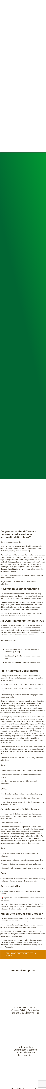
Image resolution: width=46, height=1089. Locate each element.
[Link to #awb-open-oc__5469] (44, 76)
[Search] (38, 76)
